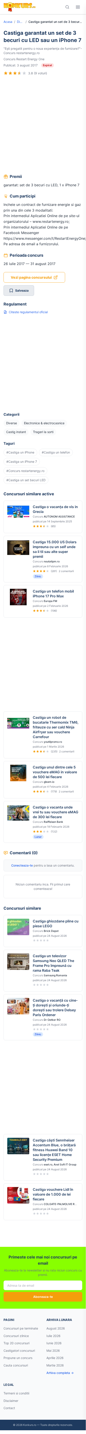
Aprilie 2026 (55, 1358)
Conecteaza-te (22, 865)
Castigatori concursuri (19, 1350)
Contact (9, 1408)
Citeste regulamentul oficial (28, 312)
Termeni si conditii (16, 1393)
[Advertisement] (43, 125)
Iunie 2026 (54, 1343)
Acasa (8, 22)
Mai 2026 (53, 1350)
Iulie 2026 (53, 1336)
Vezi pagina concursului (31, 277)
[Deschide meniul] (77, 7)
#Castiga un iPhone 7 (21, 461)
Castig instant (16, 432)
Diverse (20, 22)
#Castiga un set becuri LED (26, 480)
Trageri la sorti (43, 432)
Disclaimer (11, 1401)
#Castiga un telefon (56, 452)
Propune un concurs (18, 1358)
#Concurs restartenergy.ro (25, 471)
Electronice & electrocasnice (44, 423)
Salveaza (22, 290)
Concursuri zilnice (16, 1336)
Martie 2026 (55, 1365)
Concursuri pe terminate (21, 1328)
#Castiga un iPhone (20, 452)
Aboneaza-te (43, 1297)
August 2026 (55, 1328)
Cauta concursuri (16, 1365)
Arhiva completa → (60, 1373)
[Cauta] (67, 7)
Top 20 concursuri (16, 1343)
